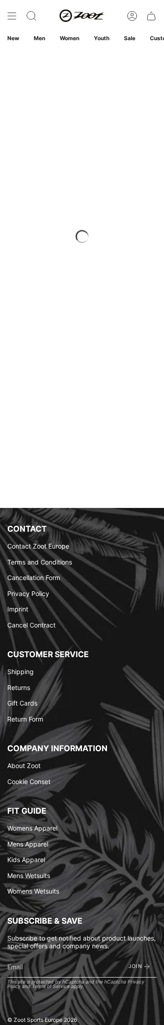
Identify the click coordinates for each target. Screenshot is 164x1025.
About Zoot (24, 765)
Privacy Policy (28, 593)
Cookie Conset (29, 781)
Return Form (25, 719)
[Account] (132, 16)
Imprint (17, 609)
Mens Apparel (27, 844)
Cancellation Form (33, 577)
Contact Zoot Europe (38, 546)
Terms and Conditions (39, 562)
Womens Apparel (32, 828)
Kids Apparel (26, 859)
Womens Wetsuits (33, 891)
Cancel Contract (31, 625)
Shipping (20, 671)
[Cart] (151, 16)
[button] (31, 16)
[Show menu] (12, 16)
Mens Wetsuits (28, 875)
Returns (18, 687)
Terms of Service (51, 986)
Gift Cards (22, 703)
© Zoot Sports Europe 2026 (42, 1019)
